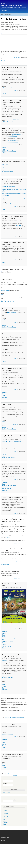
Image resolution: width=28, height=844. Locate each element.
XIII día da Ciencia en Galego (9, 457)
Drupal (7, 837)
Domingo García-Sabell (12, 312)
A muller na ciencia (6, 643)
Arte (3, 487)
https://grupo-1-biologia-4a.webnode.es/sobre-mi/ (12, 441)
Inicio (2, 1)
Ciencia (4, 746)
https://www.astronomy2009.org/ (9, 186)
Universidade (6, 822)
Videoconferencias (5, 564)
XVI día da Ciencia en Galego (9, 122)
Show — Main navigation (6, 14)
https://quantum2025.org (17, 134)
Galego (4, 395)
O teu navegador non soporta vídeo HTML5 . (11, 446)
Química (4, 152)
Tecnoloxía (4, 154)
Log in (19, 57)
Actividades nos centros (7, 394)
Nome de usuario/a (6, 779)
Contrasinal (5, 783)
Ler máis (15, 57)
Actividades (4, 392)
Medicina (2, 294)
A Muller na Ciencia (7, 818)
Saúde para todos (5, 257)
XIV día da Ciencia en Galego (8, 301)
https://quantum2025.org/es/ (11, 135)
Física (3, 149)
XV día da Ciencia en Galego (7, 171)
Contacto (3, 840)
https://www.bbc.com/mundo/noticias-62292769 (14, 717)
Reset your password (6, 792)
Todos (5, 823)
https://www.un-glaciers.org (12, 140)
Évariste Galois (5, 660)
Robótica (4, 636)
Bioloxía (3, 60)
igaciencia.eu (7, 537)
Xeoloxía (4, 686)
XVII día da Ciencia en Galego (9, 1)
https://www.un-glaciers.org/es (12, 142)
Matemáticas (5, 647)
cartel (3, 167)
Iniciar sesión (4, 10)
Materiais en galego (6, 488)
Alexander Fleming (5, 290)
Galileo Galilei (18, 225)
